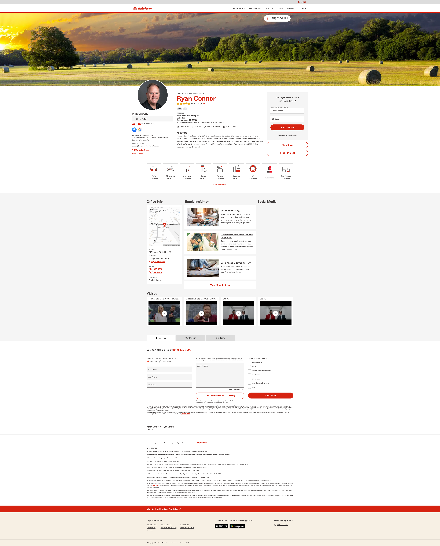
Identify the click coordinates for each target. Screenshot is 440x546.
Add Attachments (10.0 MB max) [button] (220, 396)
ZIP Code (275, 119)
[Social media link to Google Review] (140, 129)
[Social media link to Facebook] (134, 129)
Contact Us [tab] (161, 338)
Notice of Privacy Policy (168, 528)
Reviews (269, 8)
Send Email (270, 395)
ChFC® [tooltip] (179, 109)
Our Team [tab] (220, 338)
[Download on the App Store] (221, 526)
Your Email (154, 362)
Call (133, 123)
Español (301, 2)
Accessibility (184, 524)
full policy (155, 485)
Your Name (152, 369)
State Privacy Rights (187, 528)
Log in (303, 8)
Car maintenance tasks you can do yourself (237, 236)
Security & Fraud (166, 524)
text (139, 123)
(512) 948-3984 (155, 272)
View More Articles (220, 285)
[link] (142, 8)
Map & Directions (158, 261)
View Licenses (137, 153)
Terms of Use (151, 528)
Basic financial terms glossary (236, 263)
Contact (291, 8)
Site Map (150, 531)
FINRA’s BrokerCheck (140, 150)
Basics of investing (230, 211)
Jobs (280, 8)
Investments (255, 8)
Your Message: (202, 366)
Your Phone (167, 362)
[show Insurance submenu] (244, 8)
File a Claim (287, 145)
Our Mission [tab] (190, 338)
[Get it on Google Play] (237, 526)
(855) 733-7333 (185, 414)
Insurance (238, 8)
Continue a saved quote (287, 135)
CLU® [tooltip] (185, 109)
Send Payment (287, 153)
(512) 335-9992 (155, 269)
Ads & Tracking (152, 524)
